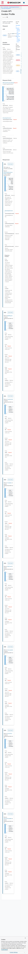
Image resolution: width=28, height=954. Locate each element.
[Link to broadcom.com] (14, 3)
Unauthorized (10, 399)
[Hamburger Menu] (2, 2)
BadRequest (9, 315)
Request (17, 28)
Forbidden (9, 482)
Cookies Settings (14, 952)
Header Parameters (18, 31)
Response (18, 36)
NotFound (9, 566)
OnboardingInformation (7, 117)
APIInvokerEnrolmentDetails (8, 82)
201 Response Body (18, 39)
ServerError (9, 733)
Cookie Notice (4, 949)
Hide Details (10, 164)
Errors (18, 41)
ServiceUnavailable (8, 818)
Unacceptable (10, 649)
